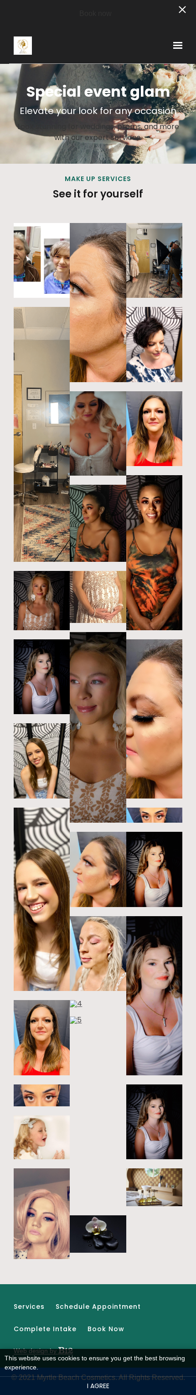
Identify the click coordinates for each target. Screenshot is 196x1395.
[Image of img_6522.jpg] (98, 523)
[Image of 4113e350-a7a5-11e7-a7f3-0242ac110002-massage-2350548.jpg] (154, 1187)
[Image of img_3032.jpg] (42, 760)
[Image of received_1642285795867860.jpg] (42, 1137)
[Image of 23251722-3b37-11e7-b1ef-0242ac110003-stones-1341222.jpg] (98, 1234)
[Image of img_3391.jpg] (42, 260)
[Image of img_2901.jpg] (42, 899)
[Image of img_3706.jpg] (42, 676)
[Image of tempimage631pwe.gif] (42, 434)
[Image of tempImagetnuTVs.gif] (42, 1037)
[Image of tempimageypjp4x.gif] (154, 260)
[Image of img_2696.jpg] (154, 995)
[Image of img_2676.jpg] (154, 1121)
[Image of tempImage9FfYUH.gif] (98, 953)
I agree (98, 1385)
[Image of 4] (98, 1003)
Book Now (106, 1328)
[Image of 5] (98, 1111)
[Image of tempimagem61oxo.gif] (42, 1095)
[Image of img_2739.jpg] (154, 869)
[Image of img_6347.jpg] (98, 727)
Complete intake (45, 1328)
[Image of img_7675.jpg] (42, 1213)
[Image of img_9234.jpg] (98, 433)
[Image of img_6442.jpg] (42, 600)
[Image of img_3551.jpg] (98, 869)
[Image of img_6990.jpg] (154, 428)
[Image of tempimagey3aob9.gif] (98, 302)
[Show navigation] (175, 45)
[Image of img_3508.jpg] (154, 719)
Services (29, 1306)
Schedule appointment (98, 1306)
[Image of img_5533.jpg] (98, 597)
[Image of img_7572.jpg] (154, 344)
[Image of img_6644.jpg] (154, 815)
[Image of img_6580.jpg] (154, 552)
